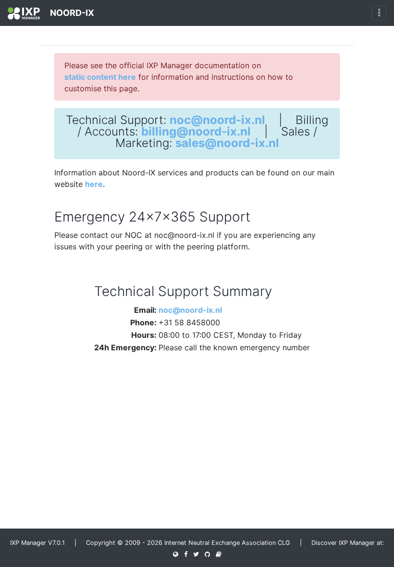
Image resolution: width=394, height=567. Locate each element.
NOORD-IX (71, 13)
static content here (100, 77)
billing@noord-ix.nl (196, 131)
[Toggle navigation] (379, 13)
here (94, 184)
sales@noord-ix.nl (227, 143)
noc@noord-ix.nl (217, 120)
